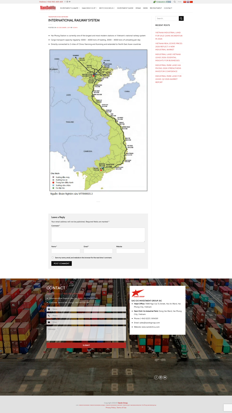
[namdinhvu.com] (48, 8)
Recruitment (156, 8)
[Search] (175, 2)
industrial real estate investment (114, 405)
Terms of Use (121, 407)
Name (54, 246)
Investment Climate (69, 8)
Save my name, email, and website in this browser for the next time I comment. (83, 257)
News (145, 8)
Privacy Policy (111, 407)
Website (119, 246)
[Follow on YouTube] (69, 2)
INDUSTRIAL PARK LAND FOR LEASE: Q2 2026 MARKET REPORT (168, 79)
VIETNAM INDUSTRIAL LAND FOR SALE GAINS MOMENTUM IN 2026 (168, 35)
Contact (168, 8)
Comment (55, 226)
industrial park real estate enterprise (132, 405)
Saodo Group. (123, 403)
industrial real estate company (97, 405)
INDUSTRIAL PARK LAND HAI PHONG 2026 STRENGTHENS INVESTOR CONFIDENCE (168, 68)
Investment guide (125, 8)
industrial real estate (84, 405)
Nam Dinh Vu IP (88, 8)
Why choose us (106, 8)
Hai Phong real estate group (149, 405)
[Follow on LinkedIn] (67, 2)
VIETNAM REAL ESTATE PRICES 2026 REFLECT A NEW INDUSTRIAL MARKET (168, 46)
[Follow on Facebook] (65, 2)
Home (179, 2)
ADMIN (75, 27)
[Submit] (181, 18)
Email (86, 246)
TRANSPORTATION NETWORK (58, 17)
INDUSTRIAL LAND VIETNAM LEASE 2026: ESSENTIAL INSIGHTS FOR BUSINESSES (168, 57)
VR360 (138, 8)
